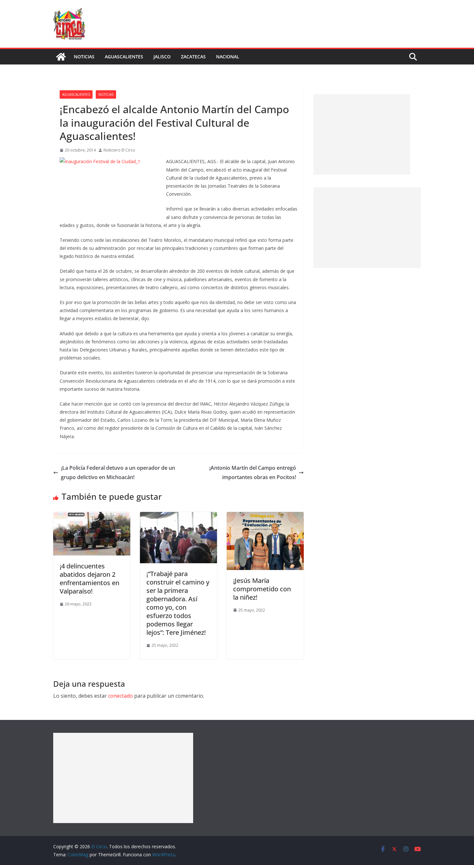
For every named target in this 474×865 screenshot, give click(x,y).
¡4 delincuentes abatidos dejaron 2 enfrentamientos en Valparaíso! (89, 578)
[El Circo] (61, 56)
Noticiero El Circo (119, 150)
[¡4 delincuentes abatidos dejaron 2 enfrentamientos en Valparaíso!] (91, 516)
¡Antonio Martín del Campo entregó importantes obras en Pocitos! (252, 472)
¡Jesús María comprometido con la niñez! (262, 589)
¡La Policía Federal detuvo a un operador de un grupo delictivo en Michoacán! (118, 472)
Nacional (227, 57)
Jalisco (162, 57)
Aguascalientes (124, 57)
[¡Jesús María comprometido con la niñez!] (265, 516)
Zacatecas (193, 57)
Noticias (84, 57)
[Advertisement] (361, 134)
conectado (120, 695)
